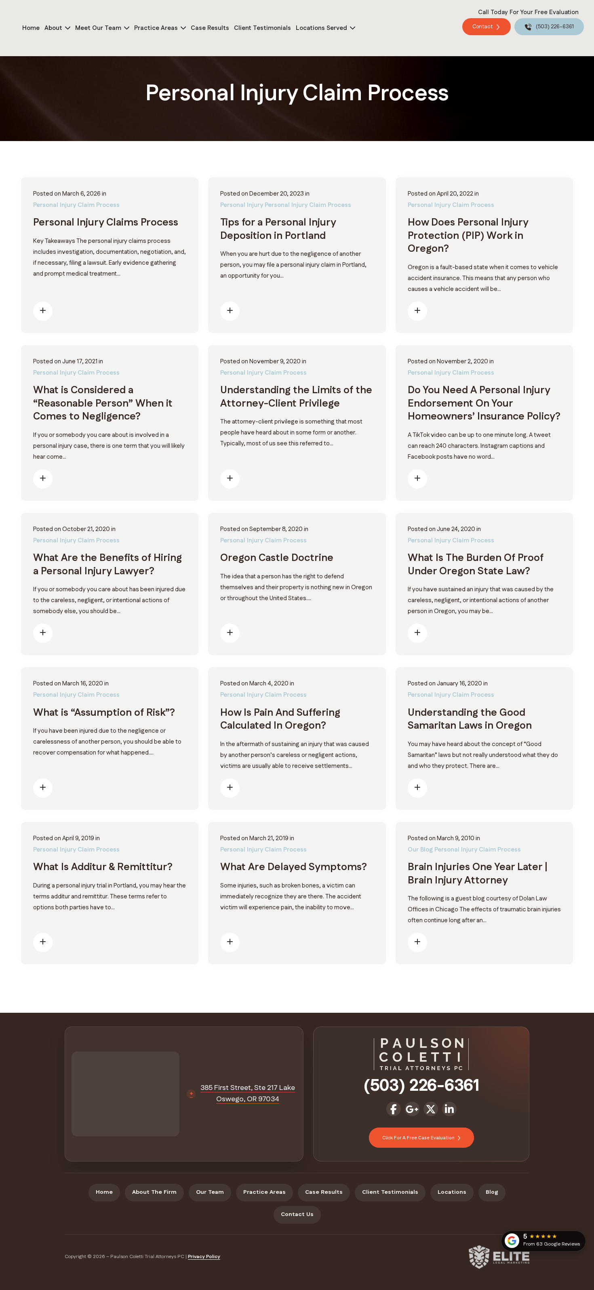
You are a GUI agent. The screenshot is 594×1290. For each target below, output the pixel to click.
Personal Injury (241, 205)
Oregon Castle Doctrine (276, 558)
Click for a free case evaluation (419, 1137)
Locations (452, 1192)
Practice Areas (156, 28)
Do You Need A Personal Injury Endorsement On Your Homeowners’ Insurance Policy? (484, 403)
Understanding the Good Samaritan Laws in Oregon (470, 720)
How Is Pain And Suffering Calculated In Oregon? (280, 720)
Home (31, 28)
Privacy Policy (204, 1256)
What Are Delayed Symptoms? (293, 867)
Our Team (210, 1192)
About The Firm (154, 1192)
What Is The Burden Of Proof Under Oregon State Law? (475, 565)
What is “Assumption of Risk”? (104, 713)
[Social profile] (393, 1109)
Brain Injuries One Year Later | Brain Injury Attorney (478, 874)
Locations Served (321, 28)
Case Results (210, 28)
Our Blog (420, 849)
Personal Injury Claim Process (76, 205)
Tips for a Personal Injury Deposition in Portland (278, 229)
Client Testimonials (262, 28)
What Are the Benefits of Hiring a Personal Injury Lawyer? (107, 565)
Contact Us (297, 1214)
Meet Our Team (98, 28)
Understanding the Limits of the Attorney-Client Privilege (296, 397)
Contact (483, 26)
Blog (492, 1192)
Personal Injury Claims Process (105, 222)
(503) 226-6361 (554, 26)
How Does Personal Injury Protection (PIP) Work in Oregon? (468, 235)
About (53, 28)
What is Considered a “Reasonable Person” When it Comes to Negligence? (103, 403)
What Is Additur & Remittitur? (103, 867)
